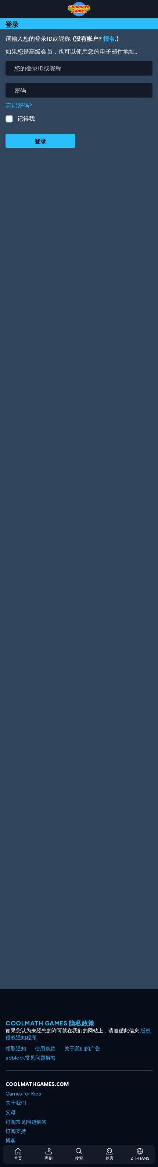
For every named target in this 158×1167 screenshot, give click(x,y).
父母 (11, 1112)
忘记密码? (19, 105)
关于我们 (16, 1103)
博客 (11, 1141)
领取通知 (16, 1049)
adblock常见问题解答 (31, 1058)
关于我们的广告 (82, 1049)
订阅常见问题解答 (26, 1122)
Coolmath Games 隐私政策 (50, 1023)
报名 (109, 38)
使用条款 (45, 1049)
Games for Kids (23, 1094)
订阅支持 (16, 1131)
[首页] (79, 9)
